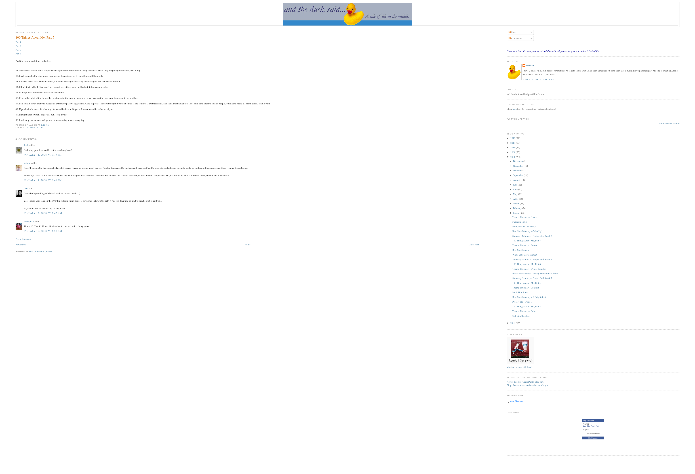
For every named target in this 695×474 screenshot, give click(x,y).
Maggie (530, 65)
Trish (26, 145)
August (517, 180)
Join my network (593, 434)
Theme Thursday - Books (524, 245)
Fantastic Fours (519, 221)
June (515, 189)
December (518, 161)
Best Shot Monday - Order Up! (527, 231)
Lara (26, 188)
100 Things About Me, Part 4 (526, 306)
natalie (27, 163)
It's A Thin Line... (520, 292)
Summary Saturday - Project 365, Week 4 (532, 235)
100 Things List (34, 127)
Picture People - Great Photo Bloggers (525, 381)
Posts (513, 32)
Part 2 (18, 46)
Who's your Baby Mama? (524, 254)
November (518, 165)
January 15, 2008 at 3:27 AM (43, 231)
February (517, 208)
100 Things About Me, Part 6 (526, 264)
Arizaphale (29, 221)
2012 (513, 138)
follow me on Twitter (669, 123)
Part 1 (18, 42)
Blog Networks (592, 438)
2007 (513, 323)
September (518, 175)
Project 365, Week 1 (522, 301)
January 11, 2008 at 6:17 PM (43, 154)
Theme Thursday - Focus (524, 217)
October (517, 170)
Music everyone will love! (519, 366)
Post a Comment (23, 239)
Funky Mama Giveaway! (524, 226)
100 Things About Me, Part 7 (526, 240)
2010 (513, 147)
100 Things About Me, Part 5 (35, 37)
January (517, 212)
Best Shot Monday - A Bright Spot (529, 297)
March (516, 203)
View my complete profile (538, 79)
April (516, 198)
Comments (516, 38)
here (515, 108)
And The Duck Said (591, 426)
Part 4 (18, 53)
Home (247, 244)
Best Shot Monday (521, 250)
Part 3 (18, 49)
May (515, 194)
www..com (517, 401)
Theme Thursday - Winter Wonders (529, 268)
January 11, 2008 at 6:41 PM (43, 180)
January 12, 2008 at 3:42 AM (43, 213)
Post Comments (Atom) (40, 251)
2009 (513, 152)
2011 (513, 142)
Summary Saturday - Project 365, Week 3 (532, 259)
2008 (513, 157)
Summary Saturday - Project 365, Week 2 (532, 278)
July (515, 184)
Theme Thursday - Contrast (525, 287)
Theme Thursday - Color (524, 311)
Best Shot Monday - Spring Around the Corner (535, 273)
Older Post (474, 244)
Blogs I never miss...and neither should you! (528, 385)
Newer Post (21, 244)
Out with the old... (521, 315)
